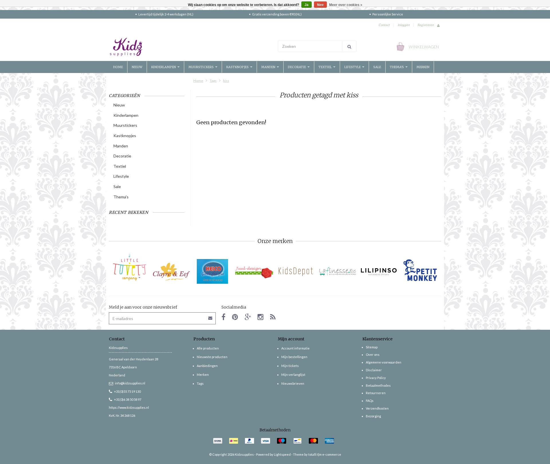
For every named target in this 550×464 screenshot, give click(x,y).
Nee (320, 5)
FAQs (370, 400)
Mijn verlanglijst (293, 374)
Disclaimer (374, 370)
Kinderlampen (164, 67)
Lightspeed (282, 454)
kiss (226, 80)
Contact (384, 25)
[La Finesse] (337, 271)
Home (118, 67)
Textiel (326, 67)
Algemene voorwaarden (383, 362)
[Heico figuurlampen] (212, 271)
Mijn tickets (290, 366)
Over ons (373, 354)
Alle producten (208, 348)
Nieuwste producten (212, 357)
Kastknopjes (238, 67)
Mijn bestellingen (294, 357)
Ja (307, 5)
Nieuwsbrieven (292, 383)
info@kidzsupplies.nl (130, 383)
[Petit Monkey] (420, 271)
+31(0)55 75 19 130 (127, 391)
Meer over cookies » (345, 5)
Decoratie (297, 67)
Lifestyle (353, 67)
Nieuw (137, 67)
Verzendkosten (377, 408)
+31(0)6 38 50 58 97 (127, 399)
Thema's (397, 67)
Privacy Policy (376, 378)
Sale (377, 67)
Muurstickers (201, 67)
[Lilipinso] (379, 271)
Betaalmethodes (378, 385)
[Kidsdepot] (295, 271)
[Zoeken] (349, 46)
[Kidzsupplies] (190, 46)
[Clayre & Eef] (171, 271)
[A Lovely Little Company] (129, 267)
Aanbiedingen (207, 366)
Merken (423, 67)
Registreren (425, 25)
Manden (268, 67)
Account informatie (295, 348)
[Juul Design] (254, 271)
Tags (213, 80)
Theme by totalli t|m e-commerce (317, 454)
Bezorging (373, 416)
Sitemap (372, 347)
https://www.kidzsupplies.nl (129, 407)
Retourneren (376, 393)
